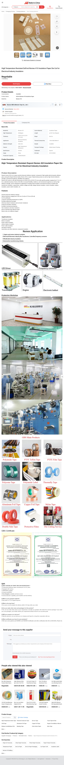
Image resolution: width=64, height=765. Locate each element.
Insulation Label (55, 746)
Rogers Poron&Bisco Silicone (54, 723)
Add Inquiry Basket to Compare (32, 60)
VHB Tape (4, 723)
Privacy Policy (55, 758)
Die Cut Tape (35, 720)
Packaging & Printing (10, 11)
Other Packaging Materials (32, 11)
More (3, 753)
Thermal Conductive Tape (23, 720)
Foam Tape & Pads (51, 720)
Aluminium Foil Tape (21, 723)
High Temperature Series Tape (9, 720)
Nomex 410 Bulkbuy (7, 750)
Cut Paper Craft (44, 746)
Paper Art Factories (7, 743)
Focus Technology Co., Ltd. (22, 758)
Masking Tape (20, 726)
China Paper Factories (20, 743)
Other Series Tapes (36, 726)
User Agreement (40, 758)
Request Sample (27, 87)
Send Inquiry (16, 84)
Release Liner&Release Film (8, 726)
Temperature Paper (7, 746)
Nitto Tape (49, 726)
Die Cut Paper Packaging (31, 746)
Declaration (48, 758)
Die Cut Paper (18, 746)
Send (15, 657)
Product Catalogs (23, 717)
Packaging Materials (20, 11)
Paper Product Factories (49, 743)
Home (3, 11)
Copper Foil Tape (36, 723)
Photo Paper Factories (34, 743)
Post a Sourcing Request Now (46, 657)
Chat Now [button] (48, 84)
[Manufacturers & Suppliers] (32, 2)
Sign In (4, 115)
